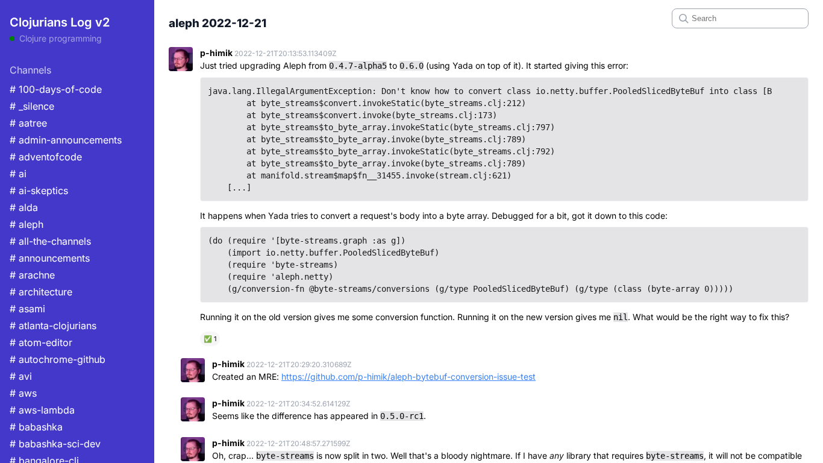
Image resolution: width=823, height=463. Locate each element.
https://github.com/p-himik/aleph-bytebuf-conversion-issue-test (408, 376)
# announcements (50, 258)
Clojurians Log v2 (60, 22)
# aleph (26, 224)
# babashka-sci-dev (55, 444)
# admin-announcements (66, 140)
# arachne (32, 275)
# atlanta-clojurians (53, 326)
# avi (21, 376)
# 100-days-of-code (56, 89)
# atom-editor (41, 342)
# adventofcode (46, 157)
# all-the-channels (50, 241)
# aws (23, 393)
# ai (18, 174)
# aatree (28, 123)
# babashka (36, 427)
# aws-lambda (42, 410)
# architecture (41, 292)
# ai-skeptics (39, 190)
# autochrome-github (57, 359)
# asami (27, 309)
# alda (24, 207)
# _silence (32, 106)
